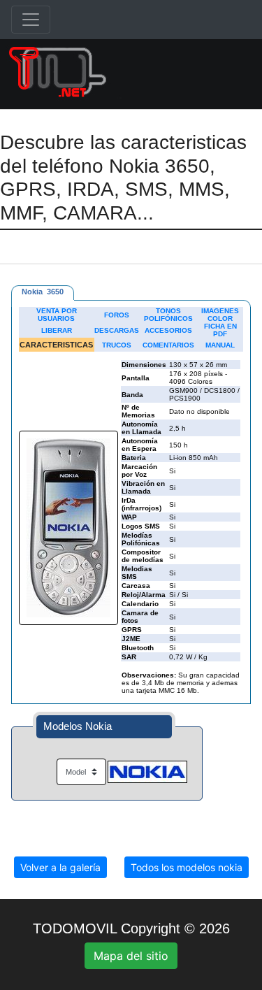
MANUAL (220, 345)
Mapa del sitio (131, 956)
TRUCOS (116, 345)
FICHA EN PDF (220, 330)
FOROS (116, 315)
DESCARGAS (116, 330)
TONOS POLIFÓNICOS (168, 314)
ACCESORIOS (168, 330)
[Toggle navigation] (30, 20)
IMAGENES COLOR (220, 314)
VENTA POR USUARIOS (56, 314)
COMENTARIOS (168, 345)
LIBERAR (56, 330)
